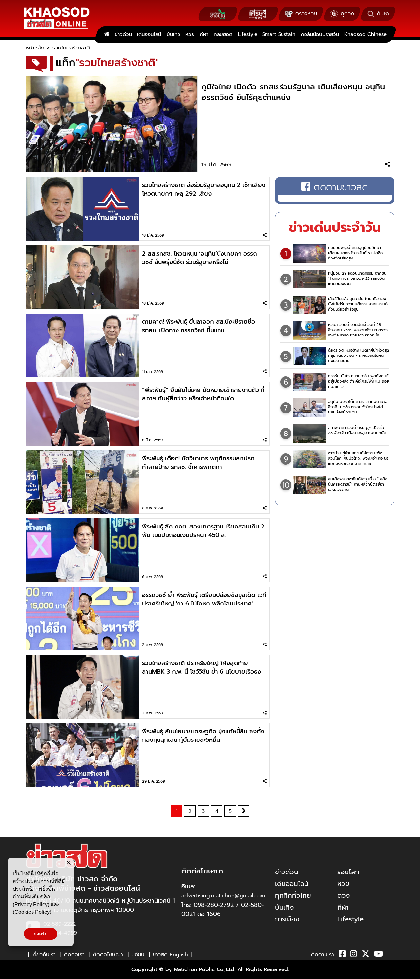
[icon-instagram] (353, 955)
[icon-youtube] (378, 955)
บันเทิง (173, 34)
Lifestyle (247, 34)
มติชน (137, 955)
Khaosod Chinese (365, 34)
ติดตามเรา (322, 955)
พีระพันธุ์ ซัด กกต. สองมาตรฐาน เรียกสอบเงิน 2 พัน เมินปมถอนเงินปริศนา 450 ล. (203, 531)
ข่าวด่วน (123, 34)
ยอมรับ (41, 933)
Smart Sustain (278, 34)
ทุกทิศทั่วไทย (293, 895)
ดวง (343, 895)
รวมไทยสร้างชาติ (71, 48)
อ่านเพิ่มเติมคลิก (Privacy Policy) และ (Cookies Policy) (36, 904)
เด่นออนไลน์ (149, 34)
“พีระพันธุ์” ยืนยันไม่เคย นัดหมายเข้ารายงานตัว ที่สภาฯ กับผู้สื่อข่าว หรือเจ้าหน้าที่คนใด (203, 394)
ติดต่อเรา (74, 955)
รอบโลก (348, 872)
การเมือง (287, 919)
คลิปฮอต (223, 34)
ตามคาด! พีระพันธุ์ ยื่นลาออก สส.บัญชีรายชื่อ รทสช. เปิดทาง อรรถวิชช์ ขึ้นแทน (198, 326)
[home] (107, 34)
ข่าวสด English (170, 955)
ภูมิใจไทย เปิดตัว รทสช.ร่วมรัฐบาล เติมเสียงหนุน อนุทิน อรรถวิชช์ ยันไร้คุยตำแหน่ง (293, 92)
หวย (189, 34)
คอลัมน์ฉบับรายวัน (320, 34)
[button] (9, 972)
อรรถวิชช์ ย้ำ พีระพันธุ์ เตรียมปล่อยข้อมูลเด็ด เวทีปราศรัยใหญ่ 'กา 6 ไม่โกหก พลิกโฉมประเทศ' (204, 599)
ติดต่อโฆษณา (108, 955)
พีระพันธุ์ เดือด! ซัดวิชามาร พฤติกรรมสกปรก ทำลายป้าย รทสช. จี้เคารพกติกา (198, 462)
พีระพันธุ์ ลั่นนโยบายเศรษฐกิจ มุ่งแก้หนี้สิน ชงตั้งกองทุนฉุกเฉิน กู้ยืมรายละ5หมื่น (203, 735)
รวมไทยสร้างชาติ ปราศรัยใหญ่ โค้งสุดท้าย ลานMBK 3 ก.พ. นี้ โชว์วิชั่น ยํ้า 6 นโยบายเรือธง (201, 667)
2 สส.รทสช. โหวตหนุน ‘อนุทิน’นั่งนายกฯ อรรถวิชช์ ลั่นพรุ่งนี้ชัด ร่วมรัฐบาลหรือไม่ (199, 258)
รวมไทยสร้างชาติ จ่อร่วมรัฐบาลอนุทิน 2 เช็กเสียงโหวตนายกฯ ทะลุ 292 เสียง (203, 189)
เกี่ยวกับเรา (44, 955)
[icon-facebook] (342, 955)
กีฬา (204, 34)
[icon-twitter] (365, 955)
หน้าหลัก (35, 48)
